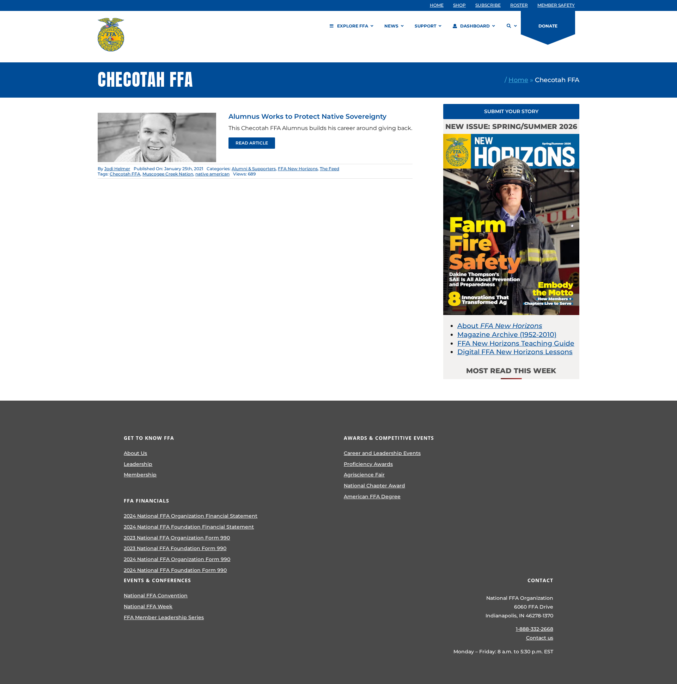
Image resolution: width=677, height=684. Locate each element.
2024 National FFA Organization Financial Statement (190, 516)
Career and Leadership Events (382, 453)
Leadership (138, 464)
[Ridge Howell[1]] (157, 116)
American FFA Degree (372, 496)
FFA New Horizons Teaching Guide (515, 343)
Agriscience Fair (364, 475)
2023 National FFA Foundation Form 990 (175, 548)
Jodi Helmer (117, 168)
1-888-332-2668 (534, 629)
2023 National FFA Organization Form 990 (177, 538)
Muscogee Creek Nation (167, 174)
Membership (140, 475)
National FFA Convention (156, 595)
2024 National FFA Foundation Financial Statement (189, 527)
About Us (135, 453)
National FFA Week (148, 606)
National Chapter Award (374, 485)
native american (212, 174)
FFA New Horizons (298, 168)
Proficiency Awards (368, 464)
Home (518, 80)
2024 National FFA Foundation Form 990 (175, 570)
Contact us (539, 638)
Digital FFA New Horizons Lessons (515, 352)
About (499, 326)
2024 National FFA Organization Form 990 (177, 559)
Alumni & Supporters (254, 168)
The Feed (329, 168)
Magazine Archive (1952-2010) (506, 335)
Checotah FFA (125, 174)
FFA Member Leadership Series (164, 617)
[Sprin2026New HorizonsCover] (511, 137)
